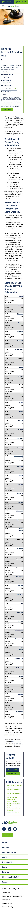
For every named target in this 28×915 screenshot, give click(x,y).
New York (20, 594)
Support (5, 882)
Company (5, 847)
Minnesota (20, 493)
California (20, 331)
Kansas (20, 429)
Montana (20, 520)
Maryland (20, 466)
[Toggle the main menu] (3, 6)
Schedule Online (12, 773)
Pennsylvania (19, 630)
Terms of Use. (17, 106)
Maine (21, 475)
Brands (4, 842)
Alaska (21, 296)
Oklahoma (20, 612)
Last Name (7, 74)
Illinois (21, 411)
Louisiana (20, 447)
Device (4, 867)
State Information (12, 808)
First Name (7, 69)
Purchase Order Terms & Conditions (13, 896)
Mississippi (19, 511)
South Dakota (18, 658)
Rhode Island (19, 639)
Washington (19, 711)
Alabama (20, 305)
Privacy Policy (11, 106)
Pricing (4, 857)
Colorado (20, 340)
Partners (5, 872)
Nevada (20, 585)
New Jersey (19, 568)
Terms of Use (6, 892)
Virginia (20, 694)
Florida (21, 367)
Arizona (20, 323)
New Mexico (19, 576)
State (6, 86)
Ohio (21, 603)
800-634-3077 (12, 770)
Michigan (20, 484)
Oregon (20, 621)
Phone (6, 80)
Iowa (21, 394)
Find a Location (7, 862)
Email (6, 91)
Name (3, 60)
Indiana (20, 420)
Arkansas (20, 314)
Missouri (20, 502)
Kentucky (20, 438)
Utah (21, 685)
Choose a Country (7, 907)
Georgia (20, 376)
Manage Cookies (7, 903)
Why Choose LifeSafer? (10, 877)
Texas (21, 676)
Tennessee (19, 667)
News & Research (12, 801)
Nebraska (20, 548)
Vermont (20, 703)
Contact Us (7, 835)
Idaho (21, 402)
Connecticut (19, 349)
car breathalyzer (15, 741)
